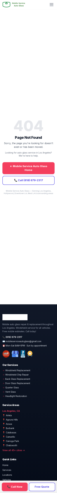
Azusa (7, 424)
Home (5, 465)
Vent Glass (9, 391)
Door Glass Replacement (16, 383)
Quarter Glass (10, 387)
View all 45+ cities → (13, 450)
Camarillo (8, 436)
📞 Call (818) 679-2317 (28, 180)
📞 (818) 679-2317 (12, 337)
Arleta (7, 415)
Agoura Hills (10, 419)
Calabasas (9, 432)
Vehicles (6, 479)
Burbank (8, 428)
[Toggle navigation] (51, 4)
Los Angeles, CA (11, 411)
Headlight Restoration (14, 396)
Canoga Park (10, 441)
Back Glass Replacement (16, 379)
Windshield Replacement (16, 370)
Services (6, 470)
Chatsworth (9, 445)
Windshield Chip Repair (15, 374)
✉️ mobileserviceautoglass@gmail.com (21, 341)
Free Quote (42, 486)
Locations (7, 475)
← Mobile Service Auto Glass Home (28, 168)
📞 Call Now (14, 486)
